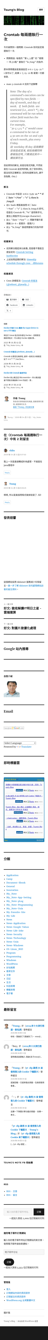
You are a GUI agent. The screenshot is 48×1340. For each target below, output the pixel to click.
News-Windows (14, 945)
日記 (8, 978)
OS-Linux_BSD (14, 949)
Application (12, 875)
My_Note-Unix (14, 908)
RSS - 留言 (11, 1195)
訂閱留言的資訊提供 (16, 1296)
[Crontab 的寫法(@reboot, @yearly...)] (23, 359)
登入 (8, 1289)
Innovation (12, 890)
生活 (8, 982)
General (10, 886)
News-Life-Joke (14, 930)
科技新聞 (10, 986)
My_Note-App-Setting (18, 897)
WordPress (12, 964)
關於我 (7, 1313)
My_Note (11, 893)
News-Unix (12, 941)
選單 (41, 10)
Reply (7, 473)
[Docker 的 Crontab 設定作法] (23, 380)
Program (11, 952)
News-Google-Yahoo (17, 927)
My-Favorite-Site (15, 912)
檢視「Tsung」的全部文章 (23, 407)
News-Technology (16, 938)
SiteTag (40, 779)
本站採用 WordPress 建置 (27, 1321)
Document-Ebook (15, 882)
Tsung (10, 417)
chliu (12, 450)
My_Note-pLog (14, 901)
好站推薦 (10, 967)
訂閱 (39, 1212)
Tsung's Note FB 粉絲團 (18, 1162)
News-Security (14, 934)
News (9, 919)
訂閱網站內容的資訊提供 (18, 1293)
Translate (26, 746)
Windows (11, 960)
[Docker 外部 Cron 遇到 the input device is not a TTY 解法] (23, 337)
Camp (9, 879)
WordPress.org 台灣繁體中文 (20, 1300)
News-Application (16, 923)
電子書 (9, 993)
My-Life (10, 916)
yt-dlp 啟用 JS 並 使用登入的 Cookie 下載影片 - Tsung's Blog (26, 1130)
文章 (8, 975)
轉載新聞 (10, 989)
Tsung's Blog (14, 10)
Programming (13, 956)
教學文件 (10, 971)
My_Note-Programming (19, 904)
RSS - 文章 (11, 1191)
